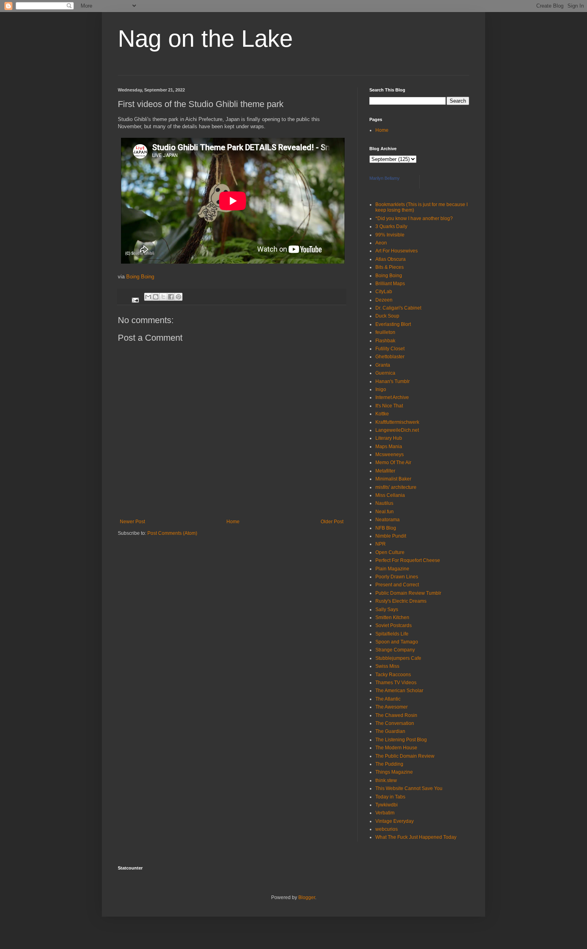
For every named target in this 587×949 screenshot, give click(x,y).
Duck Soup (387, 316)
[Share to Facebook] (171, 297)
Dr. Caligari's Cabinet (398, 308)
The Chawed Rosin (396, 715)
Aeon (381, 243)
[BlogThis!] (156, 297)
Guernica (385, 373)
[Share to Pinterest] (178, 297)
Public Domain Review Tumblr (408, 593)
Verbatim (385, 813)
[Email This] (148, 297)
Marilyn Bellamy (384, 178)
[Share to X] (163, 297)
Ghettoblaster (390, 356)
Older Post (332, 521)
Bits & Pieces (389, 267)
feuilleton (385, 332)
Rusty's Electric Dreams (400, 601)
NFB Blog (385, 528)
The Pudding (389, 764)
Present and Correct (397, 585)
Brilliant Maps (390, 283)
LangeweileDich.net (397, 430)
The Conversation (394, 723)
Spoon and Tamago (396, 642)
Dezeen (384, 300)
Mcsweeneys (389, 454)
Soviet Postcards (393, 625)
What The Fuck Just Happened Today (415, 837)
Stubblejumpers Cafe (398, 658)
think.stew (386, 780)
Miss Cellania (390, 495)
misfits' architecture (395, 487)
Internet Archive (392, 397)
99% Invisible (390, 235)
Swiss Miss (387, 666)
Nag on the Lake (205, 38)
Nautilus (384, 503)
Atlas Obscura (390, 259)
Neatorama (387, 519)
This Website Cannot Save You (408, 788)
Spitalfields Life (392, 634)
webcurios (386, 829)
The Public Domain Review (404, 756)
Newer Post (132, 521)
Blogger (306, 897)
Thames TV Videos (395, 682)
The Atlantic (388, 699)
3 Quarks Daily (391, 226)
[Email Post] (135, 296)
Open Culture (390, 552)
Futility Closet (390, 348)
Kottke (382, 414)
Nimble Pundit (390, 536)
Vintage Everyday (394, 821)
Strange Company (395, 650)
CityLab (383, 291)
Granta (382, 365)
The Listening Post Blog (401, 740)
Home (233, 521)
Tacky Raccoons (393, 674)
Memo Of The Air (393, 462)
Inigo (380, 389)
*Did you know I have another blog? (414, 218)
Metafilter (385, 471)
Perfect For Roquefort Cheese (407, 560)
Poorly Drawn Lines (396, 577)
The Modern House (396, 747)
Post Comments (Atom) (172, 533)
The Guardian (390, 731)
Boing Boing (139, 277)
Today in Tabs (390, 797)
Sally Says (386, 609)
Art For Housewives (396, 251)
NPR (380, 544)
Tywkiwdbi (386, 805)
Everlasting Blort (393, 324)
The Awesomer (391, 707)
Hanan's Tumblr (392, 381)
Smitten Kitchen (392, 617)
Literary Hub (388, 438)
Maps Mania (388, 446)
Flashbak (385, 340)
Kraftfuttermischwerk (397, 422)
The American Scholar (399, 690)
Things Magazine (394, 772)
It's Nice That (389, 406)
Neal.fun (384, 511)
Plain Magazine (392, 569)
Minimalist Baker (393, 479)
